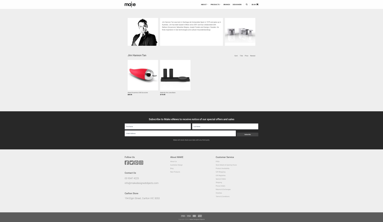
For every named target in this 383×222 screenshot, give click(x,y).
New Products (175, 172)
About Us (173, 161)
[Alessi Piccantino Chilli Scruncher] (143, 75)
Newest (252, 56)
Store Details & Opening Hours (226, 165)
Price (246, 56)
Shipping (219, 182)
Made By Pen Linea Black (167, 92)
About (204, 4)
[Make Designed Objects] (130, 4)
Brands (227, 4)
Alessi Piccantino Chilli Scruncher (138, 92)
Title (241, 56)
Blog (171, 168)
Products (215, 4)
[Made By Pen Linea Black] (175, 75)
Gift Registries (221, 175)
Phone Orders (220, 186)
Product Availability (222, 168)
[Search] (246, 4)
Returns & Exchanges (223, 189)
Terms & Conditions (223, 196)
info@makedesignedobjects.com (141, 183)
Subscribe (247, 134)
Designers (237, 4)
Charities (219, 193)
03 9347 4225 (132, 178)
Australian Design (176, 165)
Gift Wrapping (220, 172)
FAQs (217, 161)
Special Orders (221, 179)
